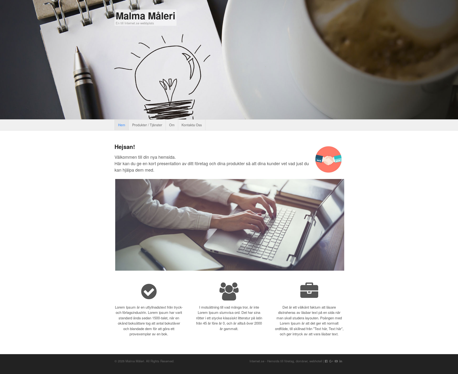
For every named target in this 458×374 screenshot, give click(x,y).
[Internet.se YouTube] (336, 361)
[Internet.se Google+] (331, 361)
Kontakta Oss (192, 124)
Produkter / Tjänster (147, 124)
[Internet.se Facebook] (326, 361)
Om (172, 124)
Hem (121, 124)
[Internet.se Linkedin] (340, 361)
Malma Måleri (145, 15)
